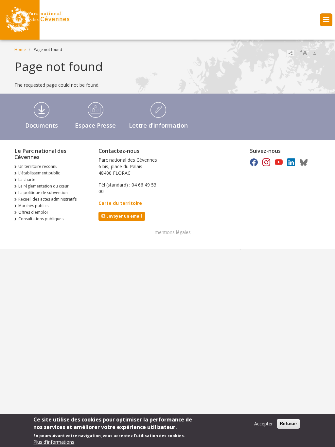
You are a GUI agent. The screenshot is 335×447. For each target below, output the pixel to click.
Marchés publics (33, 205)
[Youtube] (279, 162)
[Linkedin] (291, 162)
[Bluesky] (304, 162)
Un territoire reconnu (38, 166)
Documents (41, 125)
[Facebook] (254, 162)
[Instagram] (266, 162)
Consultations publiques (40, 219)
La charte (26, 179)
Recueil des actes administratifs (47, 199)
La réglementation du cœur (43, 186)
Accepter (263, 423)
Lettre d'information (158, 125)
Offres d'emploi (33, 212)
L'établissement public (39, 173)
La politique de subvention (43, 192)
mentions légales (173, 232)
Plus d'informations (53, 442)
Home (20, 49)
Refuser (288, 423)
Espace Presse (95, 125)
